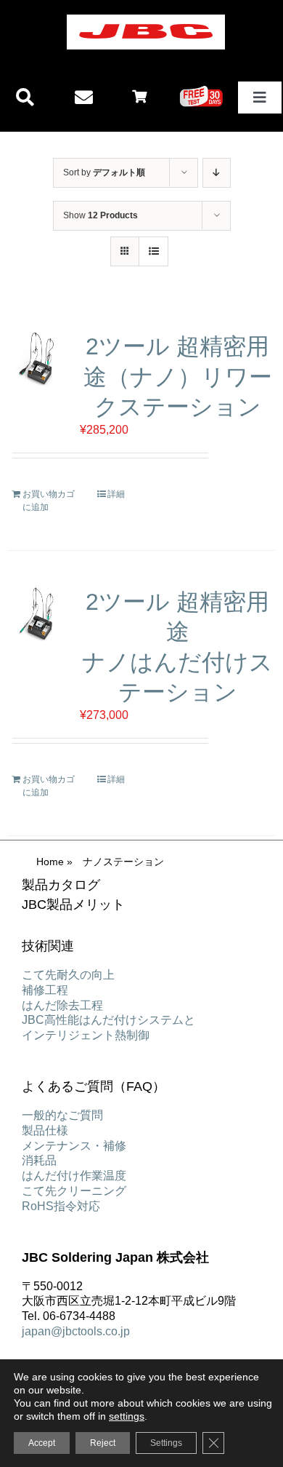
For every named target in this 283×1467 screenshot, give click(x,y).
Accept (41, 1443)
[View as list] (153, 251)
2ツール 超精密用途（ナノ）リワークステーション (177, 376)
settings (126, 1416)
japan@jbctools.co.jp (76, 1331)
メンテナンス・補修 (74, 1146)
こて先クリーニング (74, 1191)
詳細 (116, 494)
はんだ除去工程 (62, 1005)
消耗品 (39, 1160)
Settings (166, 1443)
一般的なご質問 (62, 1115)
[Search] (25, 98)
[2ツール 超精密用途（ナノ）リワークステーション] (38, 359)
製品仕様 (45, 1130)
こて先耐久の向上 (68, 975)
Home (50, 861)
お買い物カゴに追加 (48, 500)
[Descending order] (216, 173)
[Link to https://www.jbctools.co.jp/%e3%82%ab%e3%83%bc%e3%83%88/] (139, 96)
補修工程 (45, 990)
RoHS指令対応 (61, 1206)
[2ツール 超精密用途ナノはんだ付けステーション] (38, 615)
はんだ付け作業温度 (74, 1175)
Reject (102, 1443)
